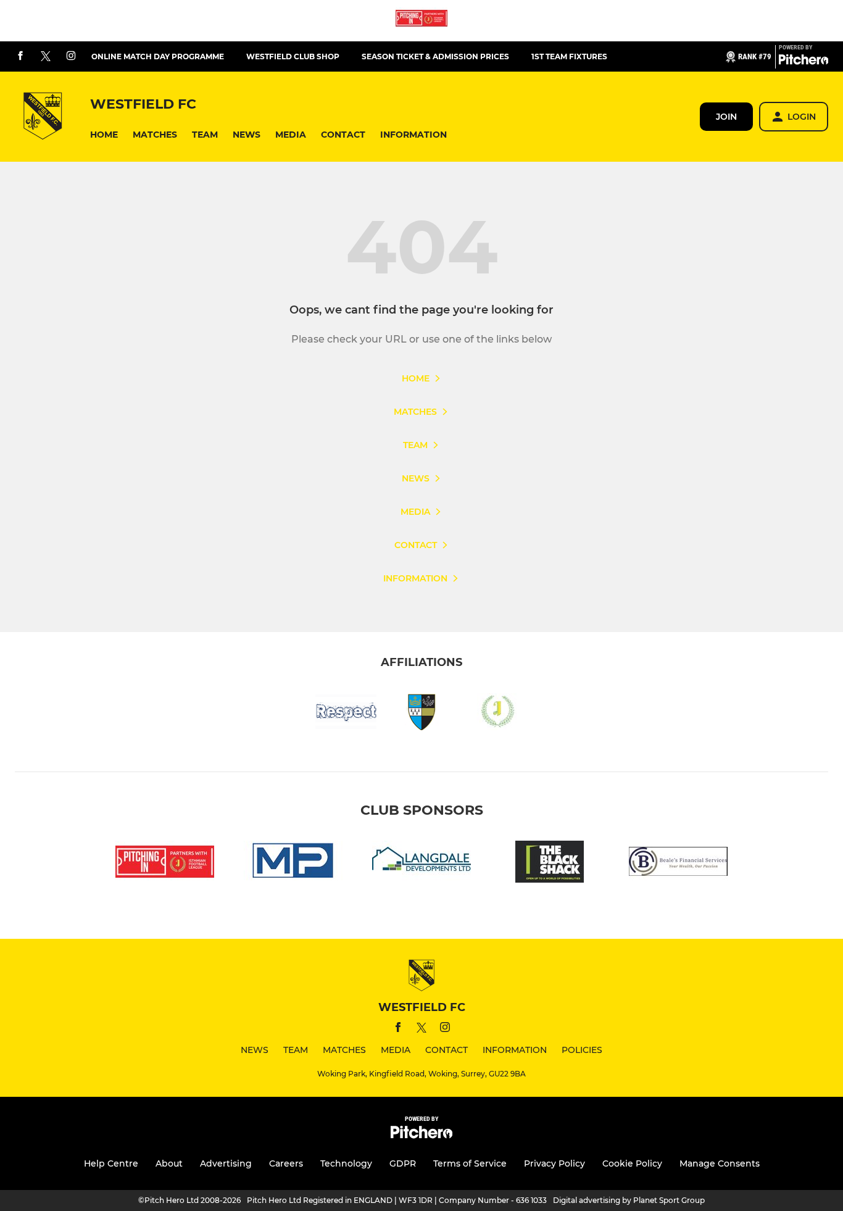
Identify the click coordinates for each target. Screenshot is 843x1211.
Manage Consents (719, 1163)
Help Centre (111, 1163)
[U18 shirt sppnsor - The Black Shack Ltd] (549, 864)
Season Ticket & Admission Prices (435, 56)
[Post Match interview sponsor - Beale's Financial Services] (678, 864)
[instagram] (71, 56)
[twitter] (46, 56)
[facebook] (20, 56)
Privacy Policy (554, 1163)
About (169, 1163)
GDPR (402, 1163)
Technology (346, 1163)
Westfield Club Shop (292, 56)
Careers (286, 1163)
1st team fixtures (569, 56)
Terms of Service (470, 1163)
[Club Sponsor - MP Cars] (293, 864)
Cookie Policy (632, 1163)
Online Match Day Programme (157, 56)
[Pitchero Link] (803, 61)
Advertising (226, 1163)
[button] (104, 135)
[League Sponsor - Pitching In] (421, 20)
